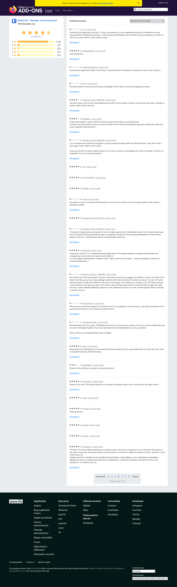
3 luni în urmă (91, 29)
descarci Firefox (106, 3)
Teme (57, 10)
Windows (63, 510)
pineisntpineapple (90, 67)
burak (85, 398)
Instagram (137, 505)
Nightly (86, 505)
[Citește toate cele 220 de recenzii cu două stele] (35, 52)
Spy (84, 84)
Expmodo (86, 250)
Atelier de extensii (43, 517)
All (59, 532)
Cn (84, 29)
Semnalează (74, 42)
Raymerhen (87, 381)
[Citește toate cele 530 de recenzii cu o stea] (35, 55)
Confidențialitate (15, 562)
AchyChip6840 (89, 178)
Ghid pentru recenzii (44, 554)
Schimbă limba (138, 568)
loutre (85, 199)
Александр (87, 447)
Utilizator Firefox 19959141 (93, 229)
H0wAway (86, 119)
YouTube (136, 510)
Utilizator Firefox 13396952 (93, 100)
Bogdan (86, 188)
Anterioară (100, 476)
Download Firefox (67, 505)
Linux (61, 528)
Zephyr (85, 425)
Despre (37, 505)
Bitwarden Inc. (28, 23)
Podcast (136, 523)
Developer (113, 514)
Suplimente (40, 501)
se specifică (36, 568)
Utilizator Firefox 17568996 (94, 274)
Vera (84, 346)
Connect (112, 505)
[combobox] (151, 9)
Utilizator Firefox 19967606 (94, 140)
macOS (62, 514)
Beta (85, 510)
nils (84, 167)
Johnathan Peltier (89, 322)
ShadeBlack (87, 365)
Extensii (48, 10)
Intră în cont (163, 3)
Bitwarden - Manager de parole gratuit (37, 20)
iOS (60, 519)
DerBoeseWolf (88, 51)
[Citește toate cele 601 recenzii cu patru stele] (35, 45)
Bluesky (136, 519)
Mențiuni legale (44, 562)
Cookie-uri (30, 562)
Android (62, 523)
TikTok (135, 514)
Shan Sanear (88, 303)
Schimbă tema (138, 575)
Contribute (113, 510)
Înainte (135, 476)
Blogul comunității (43, 537)
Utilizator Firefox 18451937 (93, 218)
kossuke (86, 409)
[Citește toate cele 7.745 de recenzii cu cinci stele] (35, 42)
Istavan (85, 436)
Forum (37, 542)
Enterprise (88, 523)
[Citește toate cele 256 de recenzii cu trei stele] (35, 48)
